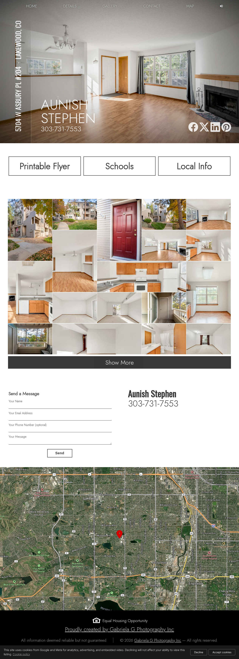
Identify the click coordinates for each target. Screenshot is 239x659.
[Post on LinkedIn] (215, 127)
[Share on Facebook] (193, 127)
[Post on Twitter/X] (204, 127)
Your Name (15, 401)
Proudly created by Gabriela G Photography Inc (119, 629)
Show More (119, 362)
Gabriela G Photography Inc (157, 640)
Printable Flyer (45, 166)
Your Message (18, 436)
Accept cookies (221, 652)
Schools (119, 166)
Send (59, 453)
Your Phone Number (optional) (27, 425)
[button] (119, 538)
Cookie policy (21, 654)
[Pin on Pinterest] (226, 127)
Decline (198, 652)
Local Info (194, 166)
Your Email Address (20, 413)
